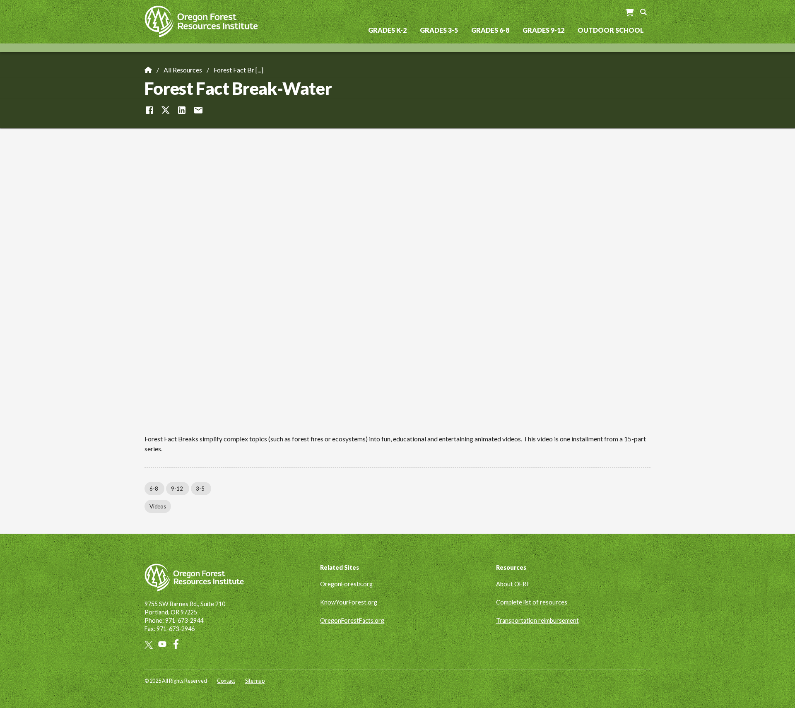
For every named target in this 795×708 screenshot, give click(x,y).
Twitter (151, 645)
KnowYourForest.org (348, 602)
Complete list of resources (531, 602)
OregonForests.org (346, 584)
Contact (226, 680)
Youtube (165, 644)
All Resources (183, 70)
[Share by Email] (198, 110)
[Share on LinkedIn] (181, 110)
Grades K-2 (387, 30)
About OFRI (512, 584)
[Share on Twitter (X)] (165, 110)
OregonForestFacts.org (352, 620)
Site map (255, 680)
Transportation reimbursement (537, 620)
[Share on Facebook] (149, 110)
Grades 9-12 (543, 30)
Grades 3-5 (439, 30)
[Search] (643, 11)
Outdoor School (611, 30)
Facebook (179, 644)
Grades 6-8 (490, 30)
